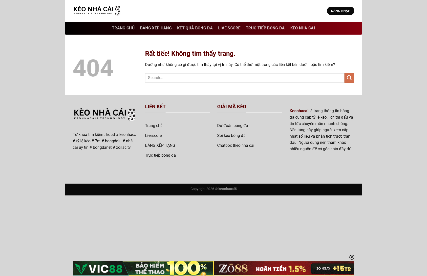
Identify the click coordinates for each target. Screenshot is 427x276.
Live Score (229, 28)
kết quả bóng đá (195, 28)
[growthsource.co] (97, 11)
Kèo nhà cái (302, 28)
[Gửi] (349, 78)
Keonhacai (299, 110)
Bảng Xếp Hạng (156, 28)
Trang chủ (123, 28)
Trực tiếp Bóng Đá (265, 28)
